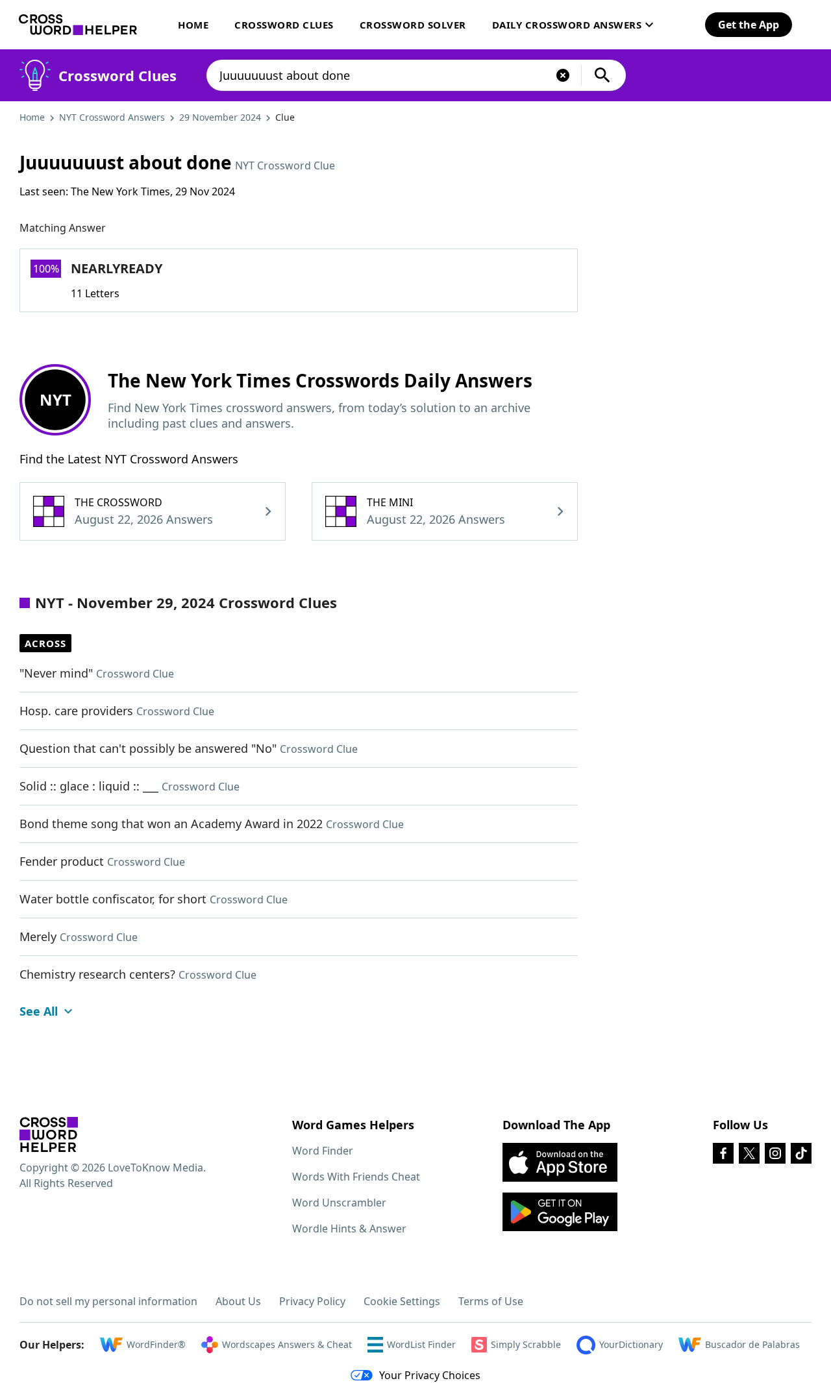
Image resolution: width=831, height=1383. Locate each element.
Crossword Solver (413, 24)
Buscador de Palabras (752, 1344)
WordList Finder (421, 1344)
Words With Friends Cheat (356, 1176)
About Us (238, 1301)
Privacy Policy (312, 1301)
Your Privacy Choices (429, 1375)
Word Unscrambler (339, 1202)
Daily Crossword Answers (567, 24)
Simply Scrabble (526, 1344)
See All (38, 1011)
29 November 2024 (220, 117)
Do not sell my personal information (108, 1301)
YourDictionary (631, 1344)
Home (193, 24)
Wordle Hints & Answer (349, 1228)
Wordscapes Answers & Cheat (287, 1344)
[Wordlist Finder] (48, 1134)
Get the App (748, 25)
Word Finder (322, 1151)
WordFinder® (156, 1344)
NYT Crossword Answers (112, 117)
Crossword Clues (284, 24)
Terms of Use (490, 1301)
